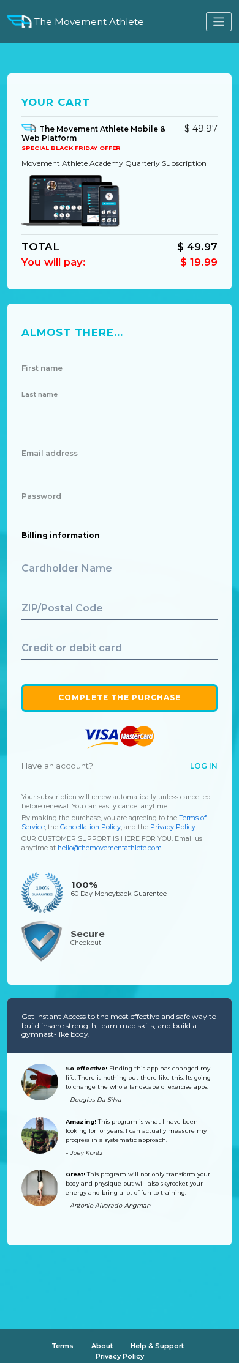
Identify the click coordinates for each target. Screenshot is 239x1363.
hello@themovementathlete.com (110, 848)
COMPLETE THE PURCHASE (119, 697)
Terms (62, 1346)
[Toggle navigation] (219, 21)
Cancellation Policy (90, 827)
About (102, 1346)
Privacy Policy (172, 827)
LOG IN (204, 766)
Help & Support (157, 1346)
